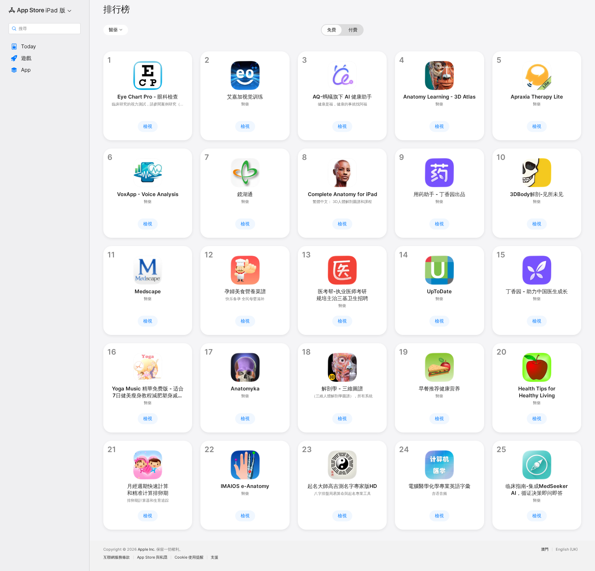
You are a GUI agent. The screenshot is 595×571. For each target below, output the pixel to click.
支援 (214, 557)
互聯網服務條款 (116, 557)
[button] (44, 46)
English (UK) (567, 549)
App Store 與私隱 (152, 557)
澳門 (545, 549)
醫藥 (113, 29)
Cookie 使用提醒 (189, 557)
